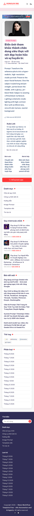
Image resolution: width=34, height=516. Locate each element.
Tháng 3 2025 (9, 404)
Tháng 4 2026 (9, 369)
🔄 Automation (23, 339)
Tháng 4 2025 (9, 400)
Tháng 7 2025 (9, 396)
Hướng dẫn (8, 201)
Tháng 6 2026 (9, 361)
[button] (12, 150)
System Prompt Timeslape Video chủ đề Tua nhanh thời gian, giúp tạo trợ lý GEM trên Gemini (16, 316)
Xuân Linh (11, 124)
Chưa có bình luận (12, 63)
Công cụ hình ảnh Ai (11, 197)
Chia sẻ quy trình (10, 193)
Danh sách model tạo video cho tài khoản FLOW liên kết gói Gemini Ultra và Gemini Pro (16, 325)
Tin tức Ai (7, 212)
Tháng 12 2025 (9, 385)
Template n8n (9, 208)
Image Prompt (11, 40)
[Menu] (31, 4)
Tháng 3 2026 (9, 373)
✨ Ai (6, 339)
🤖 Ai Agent (8, 342)
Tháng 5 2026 (9, 365)
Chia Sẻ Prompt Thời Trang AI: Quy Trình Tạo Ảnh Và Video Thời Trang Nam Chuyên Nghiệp (16, 307)
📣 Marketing (13, 339)
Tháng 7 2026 (9, 358)
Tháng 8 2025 (9, 392)
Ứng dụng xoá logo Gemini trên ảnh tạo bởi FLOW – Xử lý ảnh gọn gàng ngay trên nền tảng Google (16, 283)
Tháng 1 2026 (9, 381)
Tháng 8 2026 (9, 354)
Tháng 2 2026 (9, 377)
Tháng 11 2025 (9, 388)
